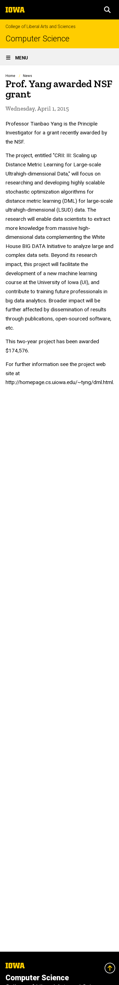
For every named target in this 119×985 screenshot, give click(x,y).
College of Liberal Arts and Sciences (41, 26)
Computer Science (37, 39)
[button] (107, 9)
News (27, 76)
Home (10, 76)
